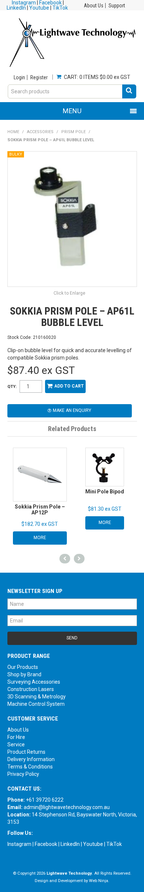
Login (19, 77)
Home (13, 131)
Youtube (39, 8)
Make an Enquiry (72, 410)
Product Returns (26, 752)
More (40, 537)
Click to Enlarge (69, 293)
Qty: (12, 387)
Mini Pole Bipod (104, 491)
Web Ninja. (99, 880)
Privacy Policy (23, 774)
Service (16, 744)
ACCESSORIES (40, 131)
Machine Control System (36, 704)
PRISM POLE (73, 131)
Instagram (19, 844)
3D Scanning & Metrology (36, 697)
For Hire (16, 737)
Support (117, 5)
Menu (72, 111)
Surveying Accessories (33, 682)
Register (39, 77)
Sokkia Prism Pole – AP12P (40, 509)
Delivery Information (31, 759)
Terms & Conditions (30, 767)
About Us (93, 5)
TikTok (60, 8)
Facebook (46, 844)
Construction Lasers (30, 689)
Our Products (22, 667)
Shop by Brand (24, 674)
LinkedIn (16, 8)
